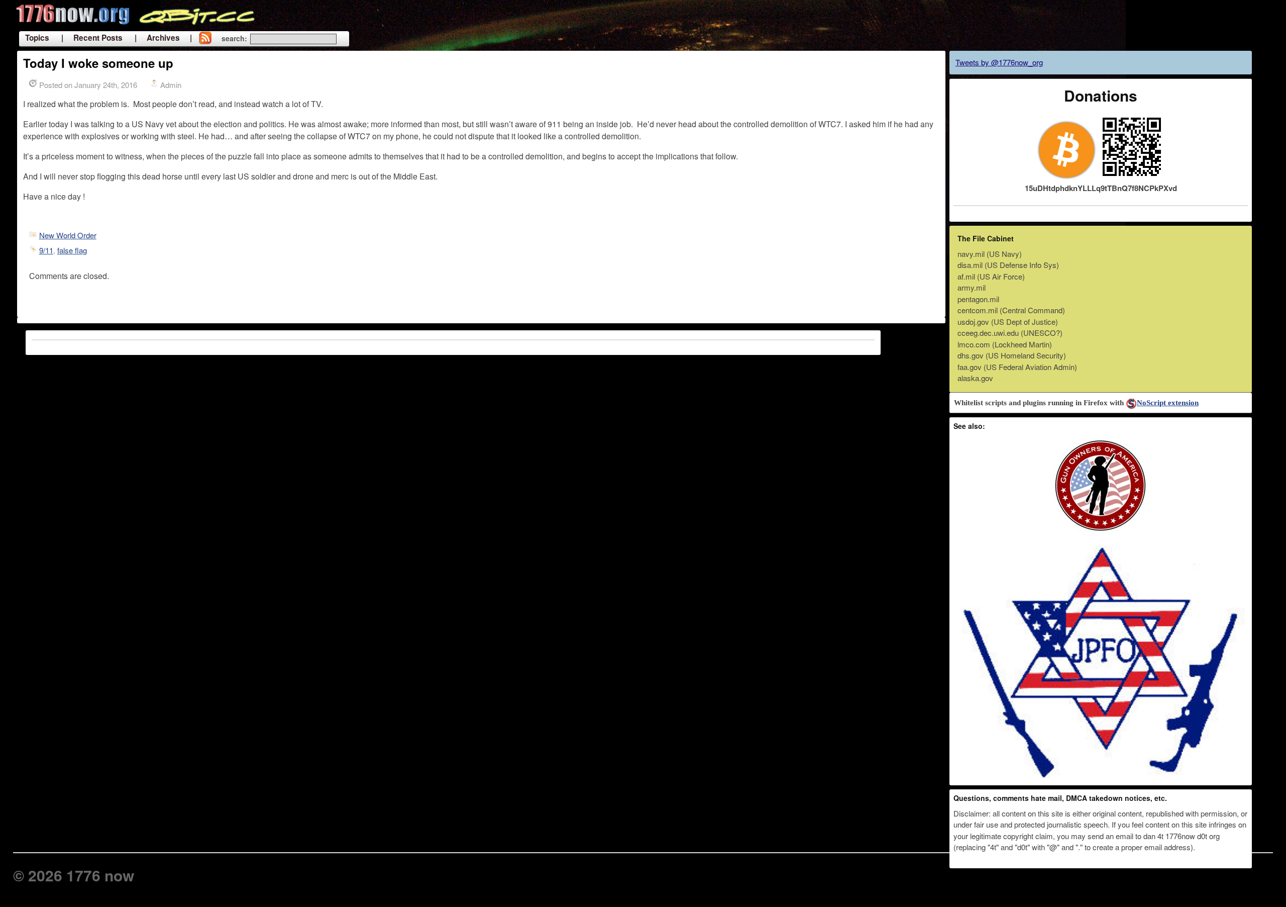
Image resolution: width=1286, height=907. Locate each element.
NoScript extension (1168, 403)
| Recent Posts (92, 37)
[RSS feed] (205, 38)
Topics (37, 37)
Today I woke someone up (98, 62)
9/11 (46, 250)
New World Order (67, 235)
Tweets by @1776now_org (999, 62)
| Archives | (163, 37)
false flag (72, 250)
